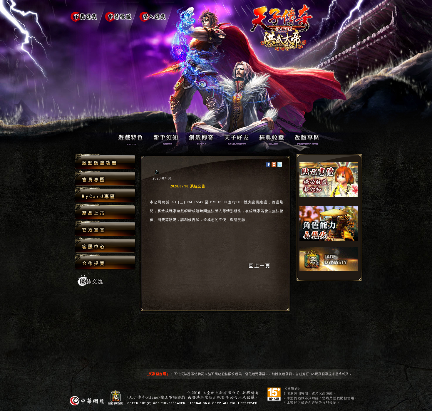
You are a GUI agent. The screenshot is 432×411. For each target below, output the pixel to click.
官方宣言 (105, 228)
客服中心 (105, 245)
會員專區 (105, 178)
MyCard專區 (105, 195)
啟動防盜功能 (105, 161)
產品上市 (105, 212)
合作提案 (105, 262)
